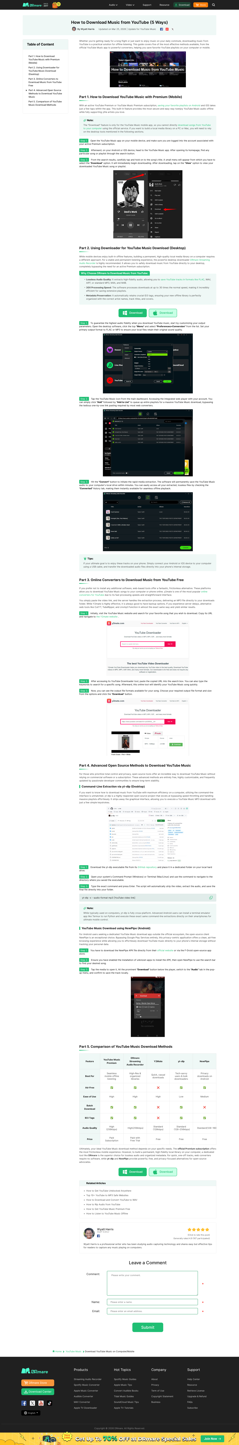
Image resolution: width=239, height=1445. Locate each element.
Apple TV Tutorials (123, 1407)
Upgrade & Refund (196, 1396)
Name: (96, 1302)
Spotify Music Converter (87, 1384)
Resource (164, 4)
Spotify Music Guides (125, 1379)
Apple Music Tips (123, 1384)
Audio (112, 4)
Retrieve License (195, 1390)
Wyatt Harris (87, 29)
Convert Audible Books (126, 1390)
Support (147, 4)
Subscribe (192, 1407)
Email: (96, 1311)
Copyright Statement (162, 1396)
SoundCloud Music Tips (126, 1402)
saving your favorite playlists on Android (179, 105)
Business (155, 1402)
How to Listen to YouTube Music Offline (107, 1213)
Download (166, 312)
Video (129, 4)
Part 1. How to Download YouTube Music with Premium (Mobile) (44, 59)
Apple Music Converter (86, 1390)
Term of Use (157, 1390)
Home (58, 1351)
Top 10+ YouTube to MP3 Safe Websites (107, 1195)
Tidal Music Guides (124, 1396)
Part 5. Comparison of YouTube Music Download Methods (45, 103)
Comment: (93, 1274)
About (154, 1379)
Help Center (193, 1379)
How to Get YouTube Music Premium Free (108, 1209)
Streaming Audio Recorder (88, 1379)
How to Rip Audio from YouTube (103, 1204)
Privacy (155, 1384)
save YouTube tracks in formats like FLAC (182, 279)
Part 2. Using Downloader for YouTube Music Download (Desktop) (43, 70)
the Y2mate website (106, 616)
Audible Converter (83, 1396)
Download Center (40, 1391)
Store (202, 4)
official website (165, 950)
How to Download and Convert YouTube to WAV (111, 1199)
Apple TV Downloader (85, 1407)
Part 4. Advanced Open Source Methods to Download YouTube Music (45, 93)
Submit (147, 1327)
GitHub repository (147, 867)
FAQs (190, 1402)
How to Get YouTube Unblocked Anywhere (108, 1190)
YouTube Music (148, 29)
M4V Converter (82, 1402)
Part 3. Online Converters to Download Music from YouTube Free (45, 82)
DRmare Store (38, 1382)
